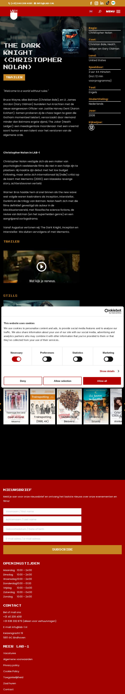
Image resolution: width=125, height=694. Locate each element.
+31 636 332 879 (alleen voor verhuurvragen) (29, 621)
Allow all (102, 381)
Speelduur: (96, 67)
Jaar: (92, 111)
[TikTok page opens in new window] (108, 3)
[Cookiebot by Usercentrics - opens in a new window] (107, 311)
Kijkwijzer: (96, 122)
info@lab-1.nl (19, 627)
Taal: (92, 87)
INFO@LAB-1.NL (45, 3)
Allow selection (62, 381)
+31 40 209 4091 (12, 616)
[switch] (47, 359)
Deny (23, 381)
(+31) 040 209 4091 (21, 3)
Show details (107, 371)
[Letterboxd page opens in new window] (113, 3)
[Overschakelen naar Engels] (91, 11)
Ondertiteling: (98, 99)
